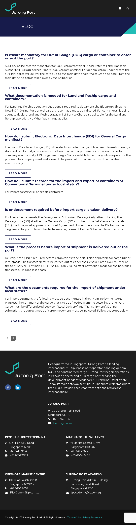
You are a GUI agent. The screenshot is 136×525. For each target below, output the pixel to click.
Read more (17, 88)
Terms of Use (74, 517)
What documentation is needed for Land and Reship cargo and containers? (60, 97)
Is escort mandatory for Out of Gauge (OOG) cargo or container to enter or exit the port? (68, 56)
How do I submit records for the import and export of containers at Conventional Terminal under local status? (64, 182)
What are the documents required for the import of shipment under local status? (65, 289)
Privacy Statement (92, 517)
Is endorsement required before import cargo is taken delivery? (61, 210)
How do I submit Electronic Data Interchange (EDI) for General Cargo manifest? (65, 138)
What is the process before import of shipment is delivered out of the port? (66, 248)
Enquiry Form (62, 423)
